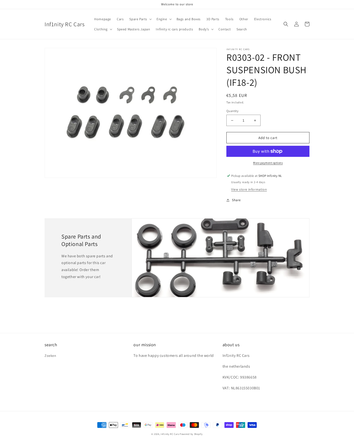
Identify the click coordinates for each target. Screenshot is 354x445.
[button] (140, 19)
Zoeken (50, 355)
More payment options (268, 163)
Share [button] (236, 200)
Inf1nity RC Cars (170, 434)
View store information (249, 189)
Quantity (232, 111)
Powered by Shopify (191, 434)
